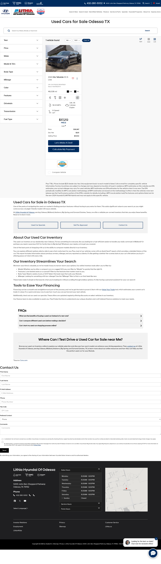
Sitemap (62, 527)
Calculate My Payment (64, 149)
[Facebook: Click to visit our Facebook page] (15, 501)
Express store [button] (156, 12)
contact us (131, 346)
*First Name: (4, 372)
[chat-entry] (153, 553)
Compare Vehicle (59, 172)
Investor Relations (20, 523)
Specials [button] (125, 12)
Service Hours (66, 504)
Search (147, 31)
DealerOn (49, 544)
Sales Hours (65, 470)
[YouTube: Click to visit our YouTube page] (25, 501)
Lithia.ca (108, 527)
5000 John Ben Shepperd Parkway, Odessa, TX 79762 (122, 3)
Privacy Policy (37, 445)
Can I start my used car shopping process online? (37, 326)
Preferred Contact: (6, 415)
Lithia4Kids (17, 531)
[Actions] (77, 78)
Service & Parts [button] (115, 12)
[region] (63, 132)
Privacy (62, 523)
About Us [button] (146, 12)
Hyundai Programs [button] (135, 12)
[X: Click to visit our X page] (20, 501)
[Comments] (77, 97)
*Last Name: (4, 381)
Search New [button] (73, 12)
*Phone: (2, 398)
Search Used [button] (83, 12)
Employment (18, 527)
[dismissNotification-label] (156, 538)
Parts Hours (65, 509)
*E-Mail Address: (5, 389)
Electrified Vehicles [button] (95, 12)
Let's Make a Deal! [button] (63, 142)
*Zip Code (3, 407)
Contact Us (123, 225)
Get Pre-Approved (80, 225)
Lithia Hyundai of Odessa (25, 212)
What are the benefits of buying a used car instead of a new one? (44, 316)
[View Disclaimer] (65, 97)
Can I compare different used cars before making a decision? (42, 321)
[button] (79, 58)
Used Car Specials (38, 225)
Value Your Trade (108, 290)
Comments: (4, 424)
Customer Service (112, 523)
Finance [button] (106, 12)
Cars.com (23, 360)
